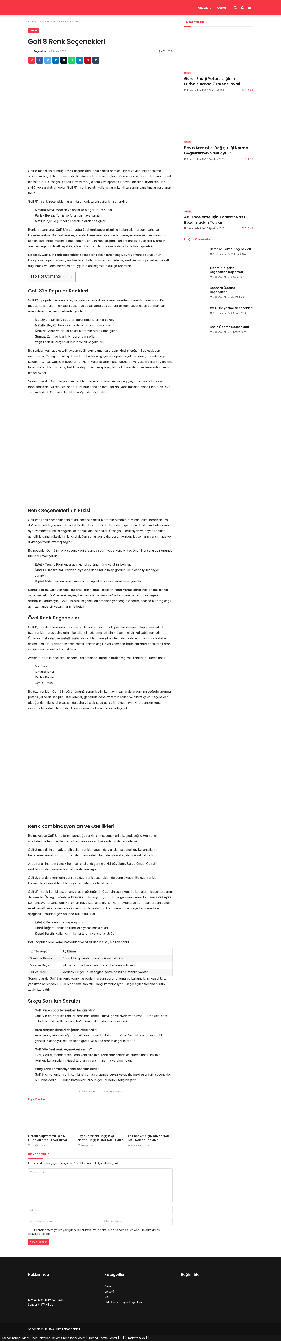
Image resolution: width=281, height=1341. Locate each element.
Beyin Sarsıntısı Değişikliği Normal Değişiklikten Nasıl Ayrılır (100, 1138)
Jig (106, 1296)
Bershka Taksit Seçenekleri (230, 249)
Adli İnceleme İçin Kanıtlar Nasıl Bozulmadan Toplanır (149, 1138)
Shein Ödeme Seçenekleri (229, 327)
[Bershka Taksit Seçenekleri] (195, 253)
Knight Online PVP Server (68, 1338)
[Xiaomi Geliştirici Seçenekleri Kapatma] (195, 272)
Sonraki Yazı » (113, 1091)
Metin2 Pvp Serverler (36, 1338)
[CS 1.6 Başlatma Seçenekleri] (195, 312)
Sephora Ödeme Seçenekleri (222, 290)
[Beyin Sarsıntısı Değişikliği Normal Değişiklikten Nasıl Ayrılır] (100, 1120)
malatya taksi (136, 1338)
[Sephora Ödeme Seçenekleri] (195, 292)
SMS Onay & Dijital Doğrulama (124, 1302)
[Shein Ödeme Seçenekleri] (195, 331)
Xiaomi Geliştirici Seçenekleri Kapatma (226, 270)
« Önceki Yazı (87, 1091)
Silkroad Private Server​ (102, 1338)
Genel (221, 7)
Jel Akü (109, 1291)
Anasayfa (204, 7)
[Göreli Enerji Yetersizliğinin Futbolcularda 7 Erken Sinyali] (50, 1120)
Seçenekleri (40, 51)
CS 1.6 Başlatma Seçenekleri (231, 308)
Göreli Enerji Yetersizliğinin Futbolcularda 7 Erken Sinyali (48, 1138)
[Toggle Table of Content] (67, 277)
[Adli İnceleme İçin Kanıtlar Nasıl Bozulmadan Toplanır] (150, 1120)
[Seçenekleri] (45, 7)
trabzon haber (11, 1338)
